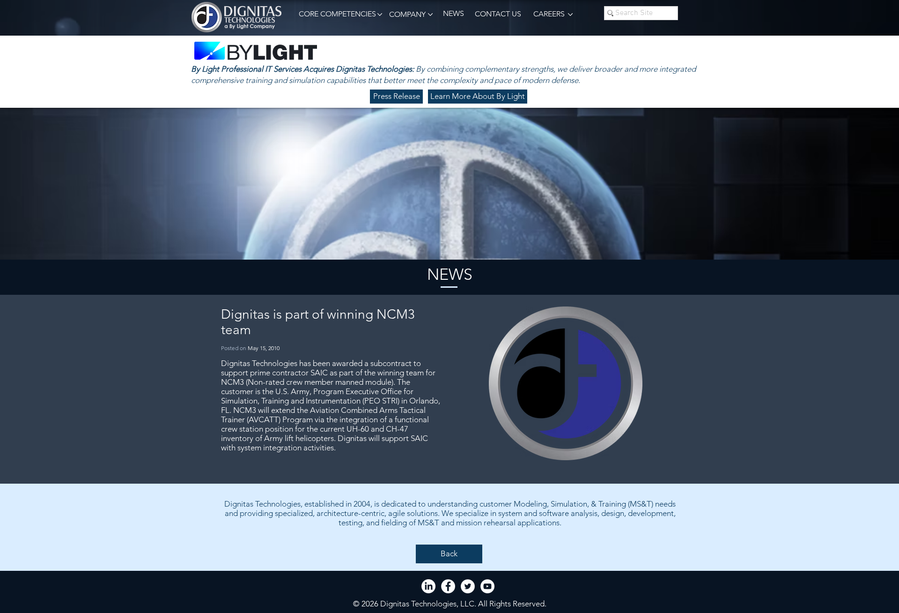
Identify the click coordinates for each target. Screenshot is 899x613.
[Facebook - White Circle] (448, 586)
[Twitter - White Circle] (468, 586)
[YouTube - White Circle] (487, 586)
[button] (335, 14)
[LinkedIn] (428, 586)
